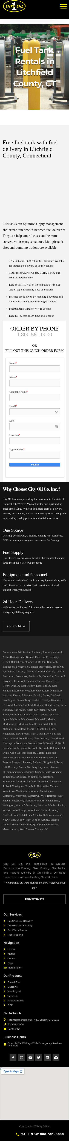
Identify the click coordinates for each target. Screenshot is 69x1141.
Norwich (44, 748)
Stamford (48, 776)
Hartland (7, 709)
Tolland (7, 786)
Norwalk (33, 748)
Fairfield (55, 695)
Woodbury (33, 810)
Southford (20, 776)
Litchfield (54, 714)
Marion (52, 719)
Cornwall (60, 676)
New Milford (57, 738)
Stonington (9, 781)
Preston (7, 762)
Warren (35, 791)
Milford (21, 728)
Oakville (54, 748)
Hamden (49, 705)
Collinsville (35, 676)
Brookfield (45, 666)
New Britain (22, 733)
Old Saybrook (18, 752)
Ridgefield (49, 762)
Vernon (54, 786)
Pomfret (43, 757)
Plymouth (32, 757)
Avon (6, 657)
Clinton (60, 671)
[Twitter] (38, 1057)
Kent (53, 709)
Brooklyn (58, 666)
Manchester (27, 719)
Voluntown (9, 791)
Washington (46, 791)
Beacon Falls (33, 657)
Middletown (9, 728)
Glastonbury (23, 700)
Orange (31, 752)
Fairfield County (12, 815)
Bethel (6, 661)
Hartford (60, 705)
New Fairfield (53, 733)
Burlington (9, 671)
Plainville (8, 757)
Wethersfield (52, 800)
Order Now (16, 626)
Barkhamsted (17, 657)
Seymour (43, 767)
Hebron (31, 709)
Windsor (42, 805)
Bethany (54, 657)
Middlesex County (53, 815)
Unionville (43, 786)
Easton (17, 695)
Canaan (20, 671)
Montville (42, 728)
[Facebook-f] (13, 1057)
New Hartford (10, 738)
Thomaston (55, 781)
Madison (15, 719)
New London (41, 738)
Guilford (28, 705)
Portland (53, 757)
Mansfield (40, 719)
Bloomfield (30, 661)
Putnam (27, 762)
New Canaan (38, 733)
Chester (50, 671)
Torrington (18, 786)
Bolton (42, 661)
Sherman (17, 771)
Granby (46, 700)
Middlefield (49, 724)
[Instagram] (21, 1057)
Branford (52, 661)
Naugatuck (9, 733)
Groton (18, 705)
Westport (39, 800)
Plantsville (20, 757)
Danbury (31, 681)
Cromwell (19, 681)
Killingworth (10, 714)
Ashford (57, 652)
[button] (63, 6)
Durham (15, 685)
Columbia (48, 676)
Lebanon (23, 714)
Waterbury (8, 795)
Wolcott (7, 810)
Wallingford (22, 791)
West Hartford (48, 795)
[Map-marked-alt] (56, 1057)
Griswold (8, 705)
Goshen (36, 700)
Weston (29, 800)
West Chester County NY (33, 829)
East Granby (28, 685)
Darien (41, 681)
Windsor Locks (56, 805)
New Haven (25, 738)
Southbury (8, 776)
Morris (52, 728)
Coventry (8, 681)
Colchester (8, 676)
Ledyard (33, 714)
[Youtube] (30, 1057)
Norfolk (32, 743)
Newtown (21, 743)
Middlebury (35, 724)
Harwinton (19, 709)
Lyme (6, 719)
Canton (30, 671)
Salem (22, 767)
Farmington (9, 700)
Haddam (39, 705)
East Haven (36, 690)
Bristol (34, 666)
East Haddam (43, 685)
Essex (46, 695)
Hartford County (50, 810)
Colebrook (21, 676)
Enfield (37, 695)
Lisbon (43, 714)
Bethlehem (17, 661)
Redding (37, 762)
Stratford (21, 781)
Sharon (54, 767)
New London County (37, 819)
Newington (9, 743)
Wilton (19, 805)
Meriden (23, 724)
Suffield (31, 781)
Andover (36, 652)
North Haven (19, 748)
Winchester (30, 805)
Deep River (52, 681)
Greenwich (57, 700)
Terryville (42, 781)
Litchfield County (31, 815)
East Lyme (50, 690)
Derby (6, 685)
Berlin (45, 657)
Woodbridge (19, 810)
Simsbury (29, 771)
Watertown (34, 795)
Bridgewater (22, 666)
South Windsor (53, 771)
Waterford (20, 795)
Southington (34, 776)
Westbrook (17, 800)
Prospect (17, 762)
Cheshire (40, 671)
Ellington (27, 695)
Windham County (21, 824)
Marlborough (10, 724)
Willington (8, 805)
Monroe (31, 728)
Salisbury (32, 767)
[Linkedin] (47, 1057)
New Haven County (13, 819)
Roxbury (13, 767)
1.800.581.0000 (34, 334)
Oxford (41, 752)
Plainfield (51, 752)
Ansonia (47, 652)
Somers (39, 771)
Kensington (42, 709)
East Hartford (21, 690)
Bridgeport (9, 666)
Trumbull (30, 786)
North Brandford (47, 743)
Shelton (7, 771)
